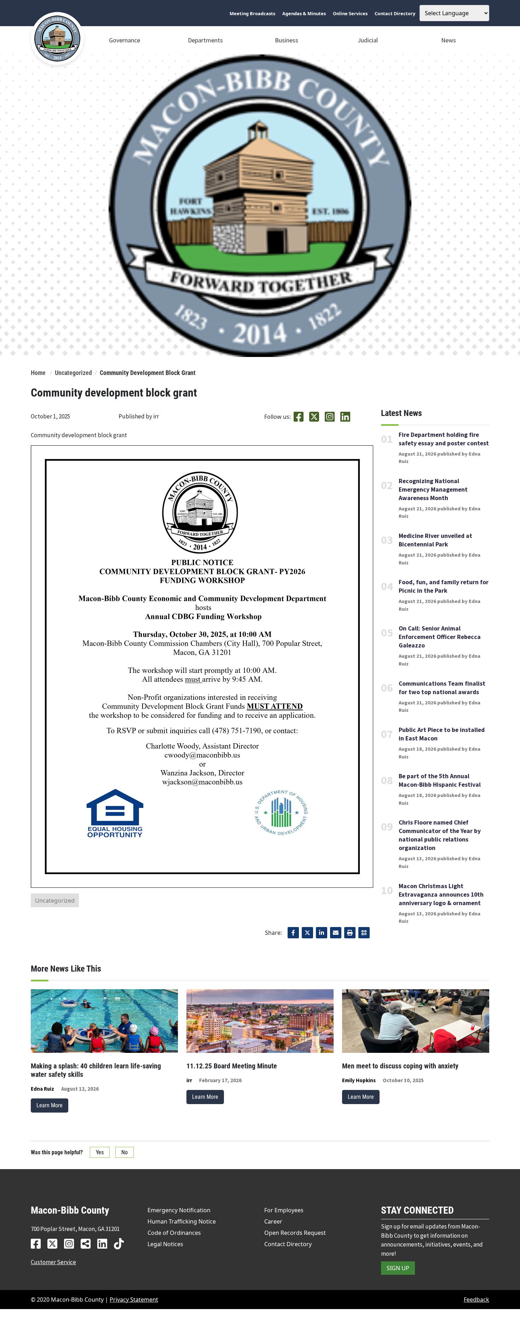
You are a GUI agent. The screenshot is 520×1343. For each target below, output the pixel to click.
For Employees (284, 1210)
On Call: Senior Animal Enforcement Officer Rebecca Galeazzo (440, 636)
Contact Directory (288, 1244)
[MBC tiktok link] (121, 1243)
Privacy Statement (134, 1299)
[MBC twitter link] (55, 1243)
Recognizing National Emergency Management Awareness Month (433, 489)
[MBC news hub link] (88, 1243)
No (124, 1152)
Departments (205, 40)
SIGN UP (398, 1268)
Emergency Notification (179, 1210)
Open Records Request (295, 1233)
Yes (100, 1152)
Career (273, 1221)
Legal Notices (165, 1244)
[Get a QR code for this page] (364, 932)
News (448, 40)
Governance (124, 40)
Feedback (476, 1299)
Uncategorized (73, 372)
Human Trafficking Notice (182, 1221)
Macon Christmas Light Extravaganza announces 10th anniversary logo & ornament (441, 894)
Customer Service (53, 1262)
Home (38, 372)
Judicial (368, 40)
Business (286, 40)
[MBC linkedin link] (104, 1243)
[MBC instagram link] (71, 1243)
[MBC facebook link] (38, 1243)
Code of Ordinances (174, 1233)
